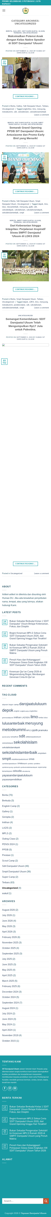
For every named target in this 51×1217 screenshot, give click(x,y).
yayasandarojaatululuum (17, 775)
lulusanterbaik (12, 207)
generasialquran (7, 717)
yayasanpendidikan (12, 779)
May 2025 (7, 970)
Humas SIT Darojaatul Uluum (31, 52)
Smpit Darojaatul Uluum (26, 123)
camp (16, 704)
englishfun (27, 109)
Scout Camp (8, 860)
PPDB (5, 849)
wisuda (17, 770)
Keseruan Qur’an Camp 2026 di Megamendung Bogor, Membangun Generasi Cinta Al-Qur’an (27, 674)
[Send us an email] (15, 1088)
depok (40, 204)
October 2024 (9, 997)
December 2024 (10, 992)
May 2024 (7, 1024)
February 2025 (9, 986)
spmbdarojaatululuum (9, 763)
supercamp (42, 767)
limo (34, 109)
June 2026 (7, 921)
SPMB (31, 759)
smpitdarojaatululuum (19, 759)
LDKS (31, 302)
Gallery (17, 31)
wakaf (5, 893)
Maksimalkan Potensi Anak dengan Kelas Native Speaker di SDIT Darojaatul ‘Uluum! (25, 40)
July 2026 (7, 915)
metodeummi (7, 112)
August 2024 (8, 1008)
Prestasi (6, 855)
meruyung (41, 109)
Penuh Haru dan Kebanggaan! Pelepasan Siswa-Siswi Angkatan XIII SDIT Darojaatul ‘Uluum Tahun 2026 (28, 662)
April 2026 (7, 931)
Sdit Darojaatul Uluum (33, 31)
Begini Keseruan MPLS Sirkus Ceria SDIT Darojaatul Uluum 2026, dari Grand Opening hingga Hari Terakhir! (27, 636)
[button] (4, 10)
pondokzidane (19, 305)
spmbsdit (16, 767)
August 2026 (8, 910)
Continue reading (25, 96)
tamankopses (7, 771)
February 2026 (9, 937)
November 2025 (10, 942)
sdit (15, 112)
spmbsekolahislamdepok (28, 767)
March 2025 (8, 981)
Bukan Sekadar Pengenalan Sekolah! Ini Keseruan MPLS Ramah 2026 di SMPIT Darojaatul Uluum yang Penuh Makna (28, 649)
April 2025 (7, 975)
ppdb (31, 207)
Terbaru (18, 33)
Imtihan (5, 822)
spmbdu (30, 763)
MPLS (29, 730)
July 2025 (7, 959)
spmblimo (37, 763)
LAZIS (5, 828)
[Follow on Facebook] (4, 1088)
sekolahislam (23, 112)
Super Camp (8, 877)
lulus (4, 207)
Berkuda (6, 800)
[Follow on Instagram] (10, 1088)
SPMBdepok (22, 764)
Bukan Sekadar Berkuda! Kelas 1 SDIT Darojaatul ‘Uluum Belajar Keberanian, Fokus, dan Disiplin (29, 624)
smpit (22, 213)
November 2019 (10, 1035)
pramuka (43, 730)
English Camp (9, 806)
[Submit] (46, 1201)
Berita (9, 31)
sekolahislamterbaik (38, 112)
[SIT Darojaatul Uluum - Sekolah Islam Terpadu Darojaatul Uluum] (25, 10)
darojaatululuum (32, 704)
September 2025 (10, 953)
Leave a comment (41, 115)
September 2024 (10, 1002)
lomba (41, 718)
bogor (11, 705)
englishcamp (24, 711)
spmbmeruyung (7, 767)
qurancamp (6, 737)
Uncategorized (30, 33)
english (17, 711)
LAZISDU (26, 717)
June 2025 (7, 964)
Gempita (6, 817)
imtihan (17, 717)
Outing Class (8, 839)
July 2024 (7, 1013)
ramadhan (14, 737)
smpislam (42, 753)
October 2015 (9, 1041)
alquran (5, 705)
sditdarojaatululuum (33, 737)
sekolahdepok (7, 210)
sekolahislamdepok (34, 210)
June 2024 (7, 1019)
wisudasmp (26, 771)
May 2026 (7, 926)
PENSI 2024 (8, 844)
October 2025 (9, 948)
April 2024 (7, 1030)
